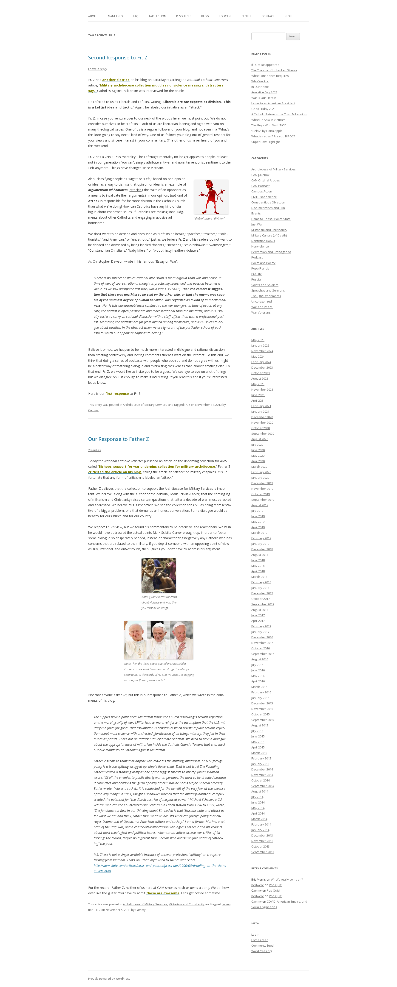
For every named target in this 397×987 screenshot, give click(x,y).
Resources (183, 16)
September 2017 (262, 604)
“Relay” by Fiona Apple (267, 131)
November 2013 (262, 841)
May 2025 (257, 340)
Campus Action (261, 191)
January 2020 (260, 477)
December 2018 (262, 549)
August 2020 (259, 439)
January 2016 (260, 698)
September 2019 (262, 500)
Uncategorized (261, 301)
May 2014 (257, 808)
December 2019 (262, 483)
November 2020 (262, 422)
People (246, 16)
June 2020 (258, 450)
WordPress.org (261, 951)
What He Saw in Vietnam (268, 120)
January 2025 (260, 345)
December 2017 (262, 593)
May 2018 (257, 566)
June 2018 (258, 560)
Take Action (157, 16)
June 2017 (258, 615)
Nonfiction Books (263, 241)
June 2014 (258, 802)
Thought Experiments (266, 296)
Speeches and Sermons (268, 290)
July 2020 (257, 444)
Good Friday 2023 (263, 109)
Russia (256, 279)
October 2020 (260, 428)
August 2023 (259, 378)
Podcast (225, 16)
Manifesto (115, 16)
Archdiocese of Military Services (145, 405)
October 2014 (260, 780)
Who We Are (260, 81)
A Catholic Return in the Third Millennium (279, 114)
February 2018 (261, 582)
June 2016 (258, 670)
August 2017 (259, 610)
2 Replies (94, 450)
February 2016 (261, 692)
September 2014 (262, 786)
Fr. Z (187, 405)
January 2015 (260, 764)
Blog (205, 16)
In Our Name (260, 87)
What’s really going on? (287, 879)
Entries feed (259, 940)
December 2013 (262, 835)
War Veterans (261, 312)
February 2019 (261, 538)
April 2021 (258, 400)
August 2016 (259, 659)
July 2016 (257, 665)
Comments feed (262, 945)
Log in (255, 934)
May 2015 (257, 742)
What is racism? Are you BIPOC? (273, 136)
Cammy (93, 410)
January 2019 (260, 544)
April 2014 (258, 813)
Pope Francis (260, 268)
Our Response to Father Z (118, 438)
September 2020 (262, 433)
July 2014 (257, 797)
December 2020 (262, 417)
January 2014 (260, 830)
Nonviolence (260, 246)
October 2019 (260, 494)
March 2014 (259, 819)
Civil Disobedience (264, 197)
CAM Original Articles (265, 180)
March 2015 (259, 753)
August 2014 (259, 791)
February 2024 (261, 362)
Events (256, 213)
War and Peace (262, 307)
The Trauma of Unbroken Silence (274, 70)
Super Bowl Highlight (265, 142)
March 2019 (259, 533)
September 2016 (262, 654)
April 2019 (258, 527)
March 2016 (259, 687)
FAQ (136, 16)
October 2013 (260, 846)
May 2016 (257, 676)
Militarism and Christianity (186, 904)
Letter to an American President (273, 103)
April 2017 (258, 621)
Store (289, 16)
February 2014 (261, 824)
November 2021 (262, 389)
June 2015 (258, 736)
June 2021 (258, 395)
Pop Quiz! (275, 885)
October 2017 (260, 599)
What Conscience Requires (270, 76)
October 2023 (260, 373)
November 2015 (262, 709)
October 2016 (260, 648)
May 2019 (257, 522)
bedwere (257, 885)
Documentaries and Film (268, 208)
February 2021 (261, 406)
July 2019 (257, 511)
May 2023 (257, 384)
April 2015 (258, 747)
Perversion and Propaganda (271, 252)
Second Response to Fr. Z (117, 57)
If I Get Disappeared (265, 65)
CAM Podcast (260, 186)
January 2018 (260, 588)
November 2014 (262, 775)
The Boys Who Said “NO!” (268, 125)
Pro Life (256, 274)
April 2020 (258, 461)
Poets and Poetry (263, 263)
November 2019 (262, 489)
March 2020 (259, 466)
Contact (268, 16)
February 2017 (261, 626)
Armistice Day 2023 (264, 92)
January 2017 (260, 632)
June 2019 (258, 516)
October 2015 (260, 714)
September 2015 (262, 720)
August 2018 (259, 555)
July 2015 (257, 731)
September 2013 (262, 852)
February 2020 (261, 472)
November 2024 (262, 351)
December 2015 (262, 703)
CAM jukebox (260, 175)
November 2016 (262, 643)
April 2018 (258, 571)
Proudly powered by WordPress (109, 979)
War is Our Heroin (263, 98)
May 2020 (257, 455)
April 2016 (258, 681)
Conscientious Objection (268, 202)
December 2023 (262, 367)
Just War (257, 224)
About (93, 16)
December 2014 (262, 769)
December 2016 (262, 637)
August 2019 (259, 505)
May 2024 (257, 356)
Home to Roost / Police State (271, 219)
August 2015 (259, 725)
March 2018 (259, 577)
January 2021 (260, 411)
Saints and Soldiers (264, 285)
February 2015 (261, 758)
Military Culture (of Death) (269, 235)
